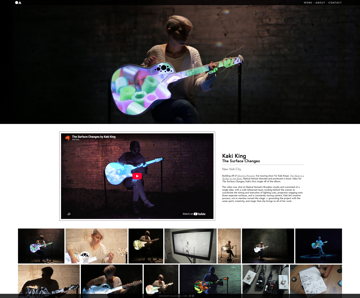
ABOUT (320, 2)
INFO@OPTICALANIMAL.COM (173, 296)
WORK (308, 2)
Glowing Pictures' (246, 175)
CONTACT (335, 2)
